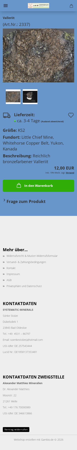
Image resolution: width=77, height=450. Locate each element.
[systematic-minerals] (38, 5)
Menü (5, 5)
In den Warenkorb (38, 185)
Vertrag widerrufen (16, 429)
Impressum (13, 274)
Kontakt (11, 268)
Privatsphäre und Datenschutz (24, 286)
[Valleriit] (38, 55)
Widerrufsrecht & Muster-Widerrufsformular (32, 256)
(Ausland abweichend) (52, 121)
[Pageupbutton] (66, 444)
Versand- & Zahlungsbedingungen (26, 262)
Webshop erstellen (25, 439)
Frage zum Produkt (26, 201)
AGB (9, 280)
